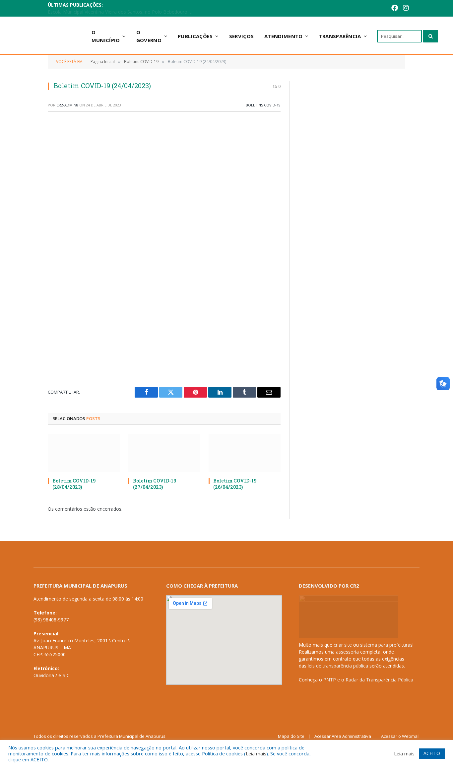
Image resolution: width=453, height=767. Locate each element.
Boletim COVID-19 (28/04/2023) (74, 484)
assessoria (347, 652)
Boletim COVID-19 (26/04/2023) (234, 484)
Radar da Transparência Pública (379, 679)
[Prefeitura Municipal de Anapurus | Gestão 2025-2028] (50, 36)
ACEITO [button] (431, 753)
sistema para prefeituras (386, 645)
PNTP (329, 679)
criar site (343, 645)
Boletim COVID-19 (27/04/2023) (154, 484)
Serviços (241, 36)
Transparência (340, 36)
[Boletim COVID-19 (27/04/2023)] (164, 453)
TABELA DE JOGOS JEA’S (140, 9)
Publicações (195, 36)
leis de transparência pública (338, 666)
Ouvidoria (43, 675)
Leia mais (256, 753)
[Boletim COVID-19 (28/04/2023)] (84, 453)
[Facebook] (384, 8)
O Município (106, 36)
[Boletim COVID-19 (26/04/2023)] (245, 453)
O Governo (149, 36)
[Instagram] (396, 8)
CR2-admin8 (67, 104)
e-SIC (64, 675)
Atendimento (283, 36)
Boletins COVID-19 (263, 104)
